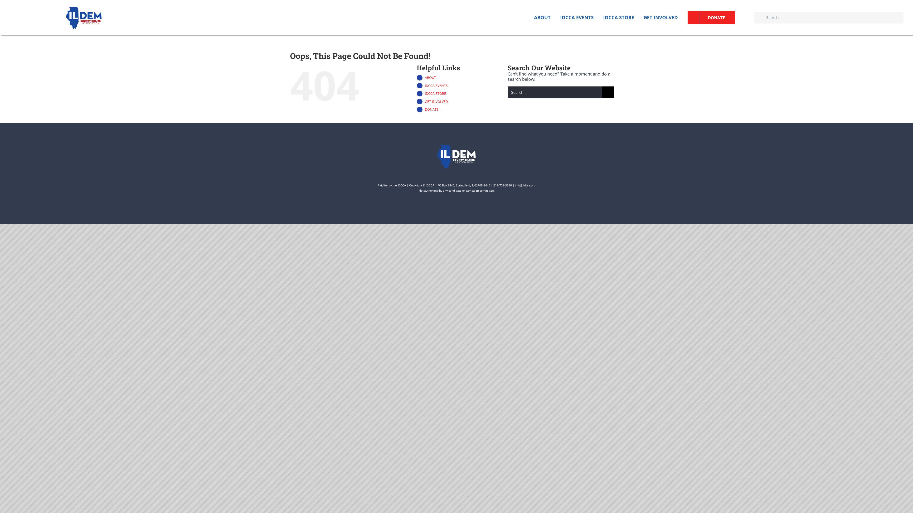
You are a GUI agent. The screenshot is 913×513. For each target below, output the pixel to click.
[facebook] (427, 210)
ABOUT (430, 77)
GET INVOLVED (436, 101)
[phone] (485, 210)
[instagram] (462, 210)
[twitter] (439, 210)
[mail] (473, 210)
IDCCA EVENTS (436, 85)
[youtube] (450, 210)
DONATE (431, 109)
